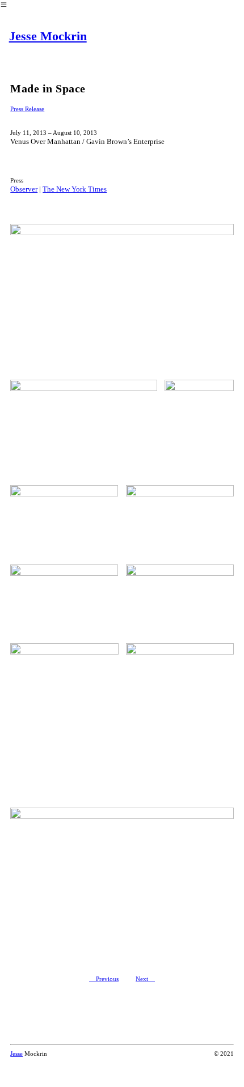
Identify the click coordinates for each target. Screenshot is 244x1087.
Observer (23, 189)
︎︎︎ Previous (104, 978)
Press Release (27, 108)
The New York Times (75, 189)
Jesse (16, 1053)
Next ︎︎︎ (145, 978)
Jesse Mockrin (48, 36)
